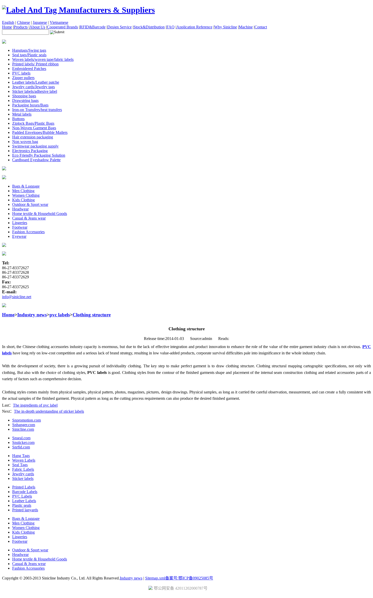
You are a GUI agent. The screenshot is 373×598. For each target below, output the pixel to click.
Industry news (32, 314)
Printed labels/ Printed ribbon (35, 64)
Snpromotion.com (26, 420)
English (8, 22)
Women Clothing (26, 195)
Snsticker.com (23, 442)
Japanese (40, 22)
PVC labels (21, 73)
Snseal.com (21, 438)
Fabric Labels (23, 469)
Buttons (18, 119)
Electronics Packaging (30, 151)
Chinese (23, 22)
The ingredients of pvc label (35, 405)
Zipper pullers (23, 78)
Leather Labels (24, 501)
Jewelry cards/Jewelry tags (33, 87)
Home (7, 27)
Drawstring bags (25, 100)
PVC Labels (22, 496)
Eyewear (19, 236)
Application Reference (194, 27)
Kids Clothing (23, 200)
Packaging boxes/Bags (30, 105)
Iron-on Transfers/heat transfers (37, 109)
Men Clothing (23, 191)
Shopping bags (24, 96)
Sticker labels (22, 478)
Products (21, 27)
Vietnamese (59, 22)
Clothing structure (92, 314)
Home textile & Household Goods (39, 213)
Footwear (19, 227)
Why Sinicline (225, 27)
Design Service (119, 27)
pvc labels (59, 314)
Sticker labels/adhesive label (34, 91)
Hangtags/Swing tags (29, 50)
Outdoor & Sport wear (30, 204)
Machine (246, 27)
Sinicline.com (23, 429)
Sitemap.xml (155, 578)
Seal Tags (20, 465)
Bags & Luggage (26, 186)
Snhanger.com (23, 425)
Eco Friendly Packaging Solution (38, 155)
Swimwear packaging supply (35, 146)
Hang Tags (21, 456)
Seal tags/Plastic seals (29, 55)
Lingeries (19, 223)
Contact (261, 27)
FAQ (170, 27)
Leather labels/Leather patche (35, 82)
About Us (37, 27)
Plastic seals (21, 505)
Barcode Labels (24, 492)
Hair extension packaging (32, 137)
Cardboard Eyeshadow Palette (36, 160)
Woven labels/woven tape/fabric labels (43, 59)
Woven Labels (23, 460)
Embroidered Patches (29, 68)
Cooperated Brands (62, 27)
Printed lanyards (25, 510)
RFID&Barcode (93, 27)
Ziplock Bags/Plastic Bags (33, 123)
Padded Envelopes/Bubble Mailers (39, 132)
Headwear (20, 209)
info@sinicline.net (16, 297)
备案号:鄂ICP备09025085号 (189, 578)
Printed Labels (23, 487)
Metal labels (21, 114)
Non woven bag (25, 141)
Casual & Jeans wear (29, 218)
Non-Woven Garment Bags (34, 128)
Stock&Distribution (149, 27)
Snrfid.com (21, 447)
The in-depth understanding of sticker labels (49, 411)
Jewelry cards (23, 474)
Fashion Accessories (28, 232)
